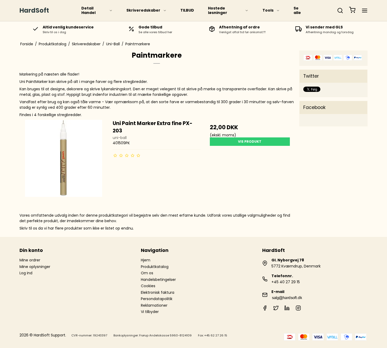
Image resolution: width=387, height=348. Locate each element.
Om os (147, 273)
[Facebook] (264, 309)
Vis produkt (249, 141)
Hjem (145, 260)
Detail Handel (88, 11)
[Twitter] (276, 309)
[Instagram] (298, 309)
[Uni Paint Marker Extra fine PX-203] (64, 164)
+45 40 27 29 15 (285, 282)
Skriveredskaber (143, 10)
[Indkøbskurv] (352, 10)
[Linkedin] (287, 309)
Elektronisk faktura (157, 292)
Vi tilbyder (150, 311)
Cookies (148, 286)
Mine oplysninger (34, 266)
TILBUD (187, 10)
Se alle (297, 11)
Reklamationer (154, 305)
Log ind (25, 273)
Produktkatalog (154, 266)
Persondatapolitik (156, 298)
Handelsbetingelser (158, 279)
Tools (268, 10)
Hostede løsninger (217, 11)
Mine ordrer (29, 260)
